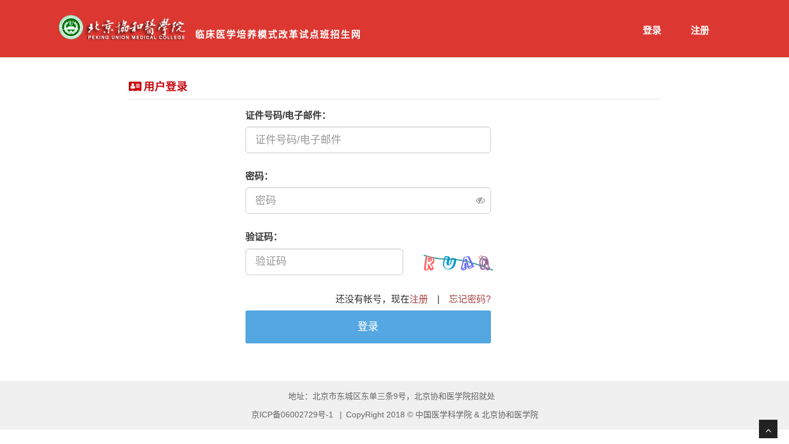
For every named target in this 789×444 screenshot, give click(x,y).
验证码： (263, 237)
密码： (259, 176)
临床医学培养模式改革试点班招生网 (278, 34)
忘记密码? (470, 299)
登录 (652, 30)
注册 (700, 30)
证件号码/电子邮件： (288, 115)
